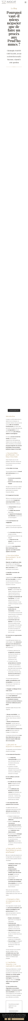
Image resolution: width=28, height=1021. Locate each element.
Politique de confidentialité (17, 1019)
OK (5, 1019)
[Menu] (25, 2)
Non (9, 1019)
